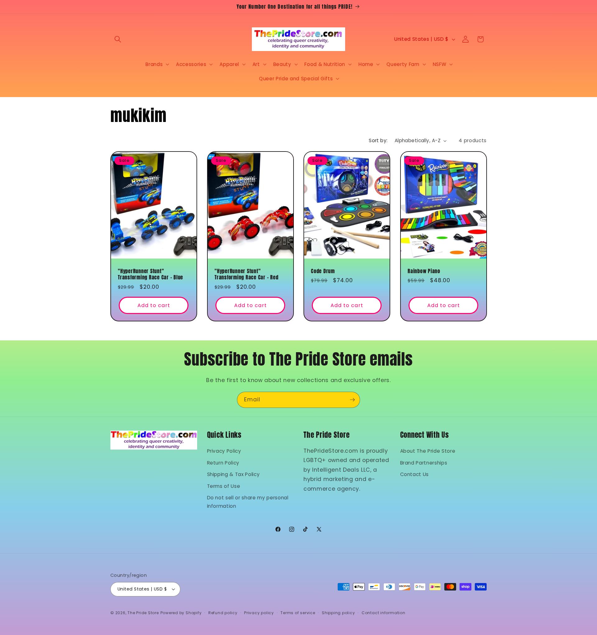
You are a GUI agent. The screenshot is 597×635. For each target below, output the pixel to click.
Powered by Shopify (181, 612)
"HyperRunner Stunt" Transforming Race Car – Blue (150, 274)
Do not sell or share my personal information (248, 501)
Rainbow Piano (424, 271)
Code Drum (323, 271)
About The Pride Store (428, 451)
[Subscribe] (352, 400)
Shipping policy (338, 612)
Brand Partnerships (423, 463)
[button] (117, 39)
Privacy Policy (224, 451)
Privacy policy (259, 612)
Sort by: (378, 140)
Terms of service (297, 612)
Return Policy (223, 463)
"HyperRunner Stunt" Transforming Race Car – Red (246, 274)
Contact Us (414, 474)
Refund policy (223, 612)
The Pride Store (143, 612)
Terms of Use (223, 486)
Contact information (383, 612)
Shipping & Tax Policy (233, 474)
